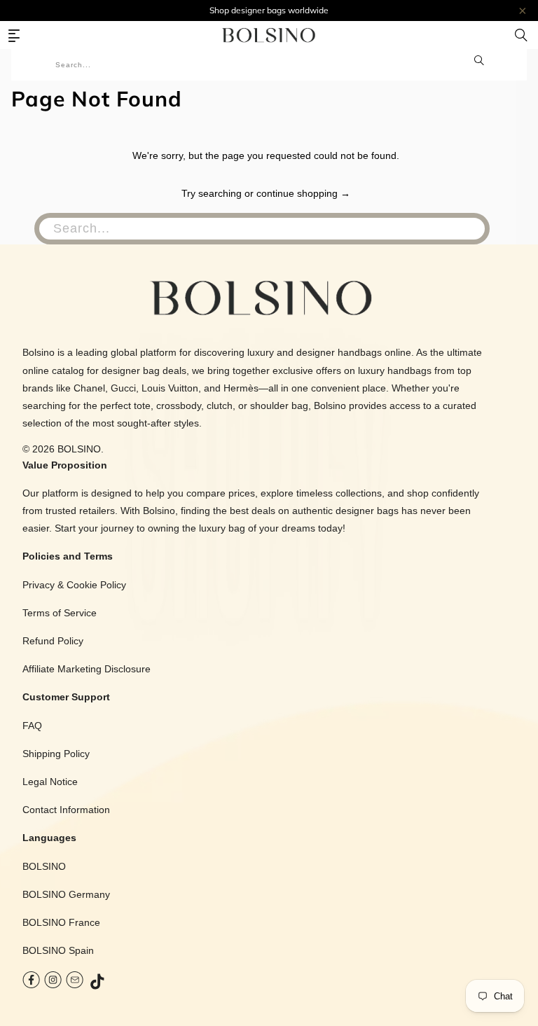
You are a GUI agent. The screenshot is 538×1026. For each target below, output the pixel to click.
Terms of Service (59, 612)
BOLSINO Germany (66, 894)
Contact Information (66, 809)
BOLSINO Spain (58, 950)
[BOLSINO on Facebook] (31, 983)
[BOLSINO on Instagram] (53, 983)
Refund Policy (52, 640)
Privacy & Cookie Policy (74, 584)
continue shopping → (303, 193)
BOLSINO (79, 449)
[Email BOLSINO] (74, 983)
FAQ (32, 725)
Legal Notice (50, 781)
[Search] (521, 35)
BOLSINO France (61, 922)
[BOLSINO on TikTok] (98, 983)
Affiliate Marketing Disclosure (86, 668)
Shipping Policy (56, 753)
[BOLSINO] (269, 35)
